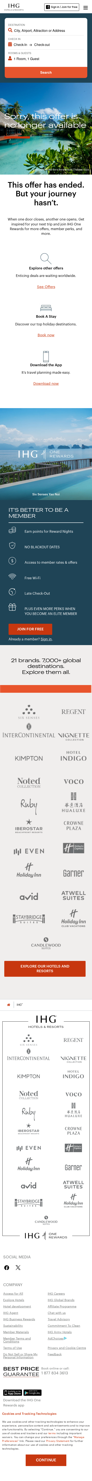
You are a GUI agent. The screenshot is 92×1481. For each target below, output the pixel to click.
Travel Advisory (59, 1319)
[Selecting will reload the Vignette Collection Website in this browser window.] (73, 1057)
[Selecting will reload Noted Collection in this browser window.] (28, 1093)
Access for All (13, 1293)
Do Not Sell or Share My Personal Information (20, 1355)
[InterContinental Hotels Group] (14, 6)
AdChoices (56, 1338)
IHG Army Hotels (60, 1332)
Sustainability (13, 1325)
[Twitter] (18, 1267)
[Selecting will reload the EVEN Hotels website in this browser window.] (28, 1148)
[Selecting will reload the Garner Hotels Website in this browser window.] (73, 1166)
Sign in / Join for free (64, 7)
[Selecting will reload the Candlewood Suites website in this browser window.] (46, 1221)
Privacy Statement (58, 1441)
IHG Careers (56, 1293)
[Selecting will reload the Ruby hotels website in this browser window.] (28, 1112)
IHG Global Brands (61, 1300)
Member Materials (16, 1332)
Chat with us (57, 1312)
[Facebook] (7, 1267)
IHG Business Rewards (19, 1319)
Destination (16, 24)
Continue (46, 1460)
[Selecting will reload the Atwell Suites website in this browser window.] (73, 1184)
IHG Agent (10, 1312)
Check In (14, 39)
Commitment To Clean (64, 1325)
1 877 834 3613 (54, 1372)
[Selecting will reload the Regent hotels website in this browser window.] (73, 1039)
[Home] (8, 1004)
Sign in (46, 639)
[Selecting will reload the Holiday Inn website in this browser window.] (28, 1166)
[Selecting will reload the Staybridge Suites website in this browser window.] (28, 1202)
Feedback (55, 1354)
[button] (85, 7)
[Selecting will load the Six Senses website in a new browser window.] (28, 1039)
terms (52, 1433)
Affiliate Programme (62, 1306)
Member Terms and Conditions (17, 1339)
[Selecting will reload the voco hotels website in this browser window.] (73, 1093)
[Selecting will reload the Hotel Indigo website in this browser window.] (73, 1075)
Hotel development (17, 1306)
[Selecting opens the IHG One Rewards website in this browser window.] (46, 1235)
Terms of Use (12, 1348)
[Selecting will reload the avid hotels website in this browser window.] (28, 1184)
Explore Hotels (13, 1300)
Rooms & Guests (19, 53)
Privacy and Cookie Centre (67, 1348)
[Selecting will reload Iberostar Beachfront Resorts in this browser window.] (28, 1130)
